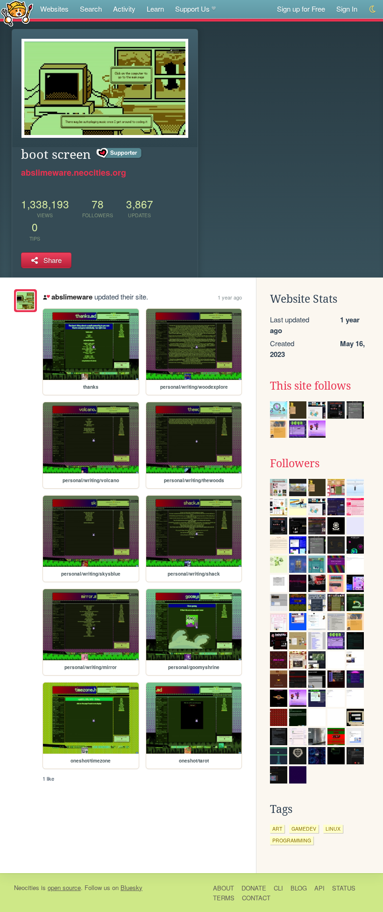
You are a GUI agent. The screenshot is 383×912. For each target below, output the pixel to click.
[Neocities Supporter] (119, 153)
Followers (294, 463)
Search (91, 9)
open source (64, 887)
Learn (155, 9)
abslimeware (71, 297)
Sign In (346, 9)
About (223, 888)
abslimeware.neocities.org (73, 172)
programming (291, 840)
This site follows (310, 386)
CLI (278, 888)
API (319, 888)
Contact (256, 897)
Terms (223, 897)
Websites (54, 9)
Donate (253, 888)
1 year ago (230, 297)
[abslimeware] (25, 300)
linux (333, 828)
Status (343, 888)
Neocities (26, 887)
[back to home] (17, 13)
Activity (124, 9)
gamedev (303, 828)
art (277, 828)
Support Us (192, 9)
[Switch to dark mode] (373, 9)
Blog (299, 888)
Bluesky (131, 887)
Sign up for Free (301, 9)
